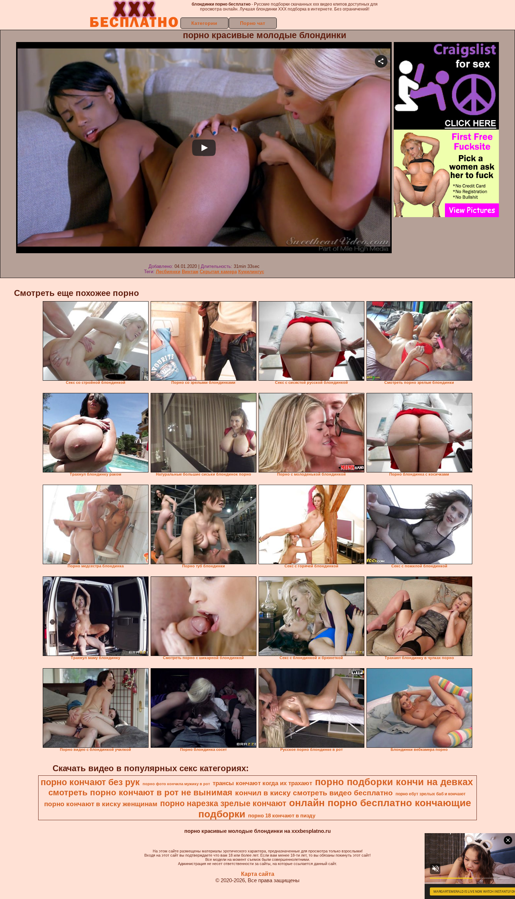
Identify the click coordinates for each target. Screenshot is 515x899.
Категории (204, 23)
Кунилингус (251, 271)
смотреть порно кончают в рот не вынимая (140, 792)
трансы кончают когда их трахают (262, 783)
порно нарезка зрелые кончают (223, 803)
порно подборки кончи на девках (394, 782)
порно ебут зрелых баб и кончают (431, 793)
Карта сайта (257, 874)
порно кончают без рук (90, 782)
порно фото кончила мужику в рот (176, 784)
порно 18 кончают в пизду (281, 815)
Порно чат (252, 23)
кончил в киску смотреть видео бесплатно (314, 793)
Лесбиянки (168, 271)
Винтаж (190, 271)
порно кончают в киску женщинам (100, 804)
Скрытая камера (218, 271)
